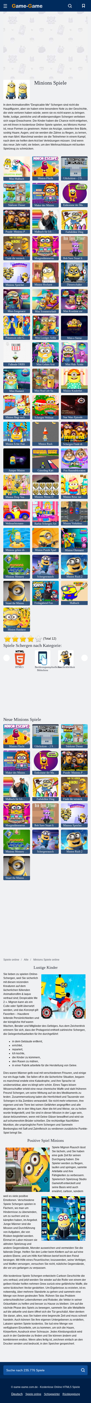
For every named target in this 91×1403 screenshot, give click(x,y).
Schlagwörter (52, 1394)
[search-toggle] (70, 6)
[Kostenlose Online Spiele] (27, 6)
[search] (83, 1370)
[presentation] (6, 658)
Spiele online (33, 1394)
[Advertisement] (41, 45)
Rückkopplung (71, 1394)
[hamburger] (5, 6)
